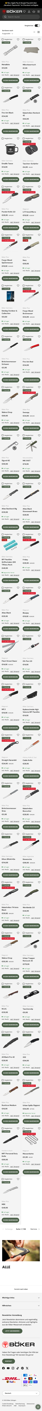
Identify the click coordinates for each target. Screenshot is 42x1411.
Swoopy (26, 412)
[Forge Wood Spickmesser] (10, 245)
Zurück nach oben (21, 1289)
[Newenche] (31, 845)
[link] (8, 1229)
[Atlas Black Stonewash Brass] (31, 494)
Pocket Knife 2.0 (8, 212)
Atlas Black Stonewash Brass (30, 510)
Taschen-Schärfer (30, 164)
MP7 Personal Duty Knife (10, 1154)
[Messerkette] (31, 1139)
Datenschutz (31, 1404)
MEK (3, 1204)
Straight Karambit (9, 760)
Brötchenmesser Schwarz (9, 362)
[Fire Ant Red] (31, 347)
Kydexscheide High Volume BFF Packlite (31, 710)
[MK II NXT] (31, 446)
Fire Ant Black (7, 113)
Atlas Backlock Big (9, 509)
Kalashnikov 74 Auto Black (10, 908)
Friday (25, 559)
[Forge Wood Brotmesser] (31, 296)
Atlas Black (6, 613)
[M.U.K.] (10, 994)
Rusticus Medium (9, 1105)
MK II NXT (27, 460)
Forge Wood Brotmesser (28, 312)
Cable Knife (27, 760)
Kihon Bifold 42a (8, 859)
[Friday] (31, 545)
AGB (15, 1406)
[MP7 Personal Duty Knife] (10, 1139)
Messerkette (28, 1154)
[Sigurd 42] (10, 446)
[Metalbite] (10, 50)
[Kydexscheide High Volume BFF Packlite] (31, 695)
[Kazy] (31, 245)
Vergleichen (29, 26)
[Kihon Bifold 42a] (10, 844)
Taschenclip (28, 1009)
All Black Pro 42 (8, 1057)
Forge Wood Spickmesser (7, 261)
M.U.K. (4, 1009)
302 (24, 1057)
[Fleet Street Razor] (10, 646)
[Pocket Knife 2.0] (10, 197)
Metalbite (6, 64)
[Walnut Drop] (10, 398)
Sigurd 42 (6, 460)
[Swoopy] (31, 398)
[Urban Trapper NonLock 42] (31, 943)
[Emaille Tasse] (10, 149)
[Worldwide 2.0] (31, 893)
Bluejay (26, 613)
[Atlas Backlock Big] (10, 494)
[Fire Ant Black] (10, 98)
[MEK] (10, 1190)
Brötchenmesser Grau (9, 809)
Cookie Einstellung (7, 1404)
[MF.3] (10, 695)
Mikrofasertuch (29, 65)
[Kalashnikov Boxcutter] (31, 794)
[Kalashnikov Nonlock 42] (31, 98)
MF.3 (4, 709)
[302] (31, 1043)
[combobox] (21, 17)
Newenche (27, 859)
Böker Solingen (11, 1400)
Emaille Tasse (7, 163)
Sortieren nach (7, 30)
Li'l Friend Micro (29, 212)
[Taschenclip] (31, 994)
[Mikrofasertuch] (31, 50)
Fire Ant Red (28, 362)
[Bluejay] (31, 598)
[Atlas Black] (10, 598)
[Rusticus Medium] (10, 1091)
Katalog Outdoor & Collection (9, 312)
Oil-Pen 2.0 (27, 661)
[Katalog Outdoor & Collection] (10, 296)
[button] (33, 11)
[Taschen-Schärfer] (31, 149)
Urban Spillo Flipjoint (31, 1105)
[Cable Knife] (31, 746)
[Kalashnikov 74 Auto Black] (10, 893)
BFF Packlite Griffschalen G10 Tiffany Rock (9, 562)
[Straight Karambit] (10, 745)
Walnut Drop (7, 412)
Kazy (25, 260)
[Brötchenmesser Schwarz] (10, 347)
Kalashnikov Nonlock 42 (31, 114)
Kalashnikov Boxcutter (28, 809)
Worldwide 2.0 (29, 907)
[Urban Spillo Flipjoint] (31, 1091)
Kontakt (8, 1361)
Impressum (22, 1406)
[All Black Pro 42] (10, 1042)
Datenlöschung (20, 1404)
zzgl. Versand (14, 75)
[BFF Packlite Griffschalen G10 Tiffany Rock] (10, 545)
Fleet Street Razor (9, 661)
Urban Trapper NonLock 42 (29, 959)
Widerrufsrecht (7, 1406)
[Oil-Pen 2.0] (31, 646)
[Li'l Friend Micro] (31, 197)
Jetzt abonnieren (12, 1331)
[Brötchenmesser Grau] (10, 794)
